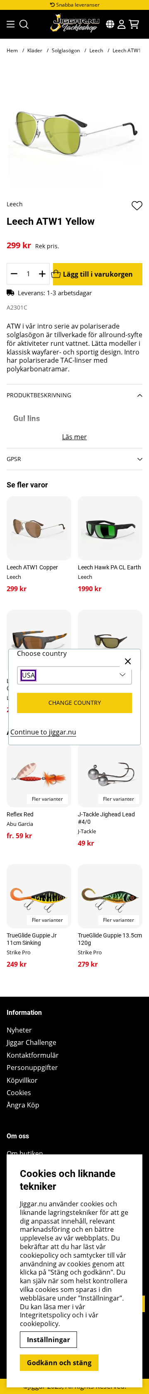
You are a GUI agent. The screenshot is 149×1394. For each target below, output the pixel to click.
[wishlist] (137, 205)
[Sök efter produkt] (24, 24)
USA (28, 675)
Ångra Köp (23, 1105)
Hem (12, 50)
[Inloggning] (121, 24)
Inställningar (48, 1339)
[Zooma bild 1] (74, 132)
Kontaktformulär (33, 1055)
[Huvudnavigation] (8, 24)
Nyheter (19, 1030)
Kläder (34, 50)
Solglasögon (66, 50)
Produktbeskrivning (39, 395)
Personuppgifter (32, 1067)
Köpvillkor (22, 1080)
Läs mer (74, 437)
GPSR (14, 459)
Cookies (19, 1093)
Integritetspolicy (45, 1314)
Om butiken (25, 1153)
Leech (96, 50)
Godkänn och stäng (59, 1362)
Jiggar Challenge (31, 1042)
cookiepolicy (39, 1323)
